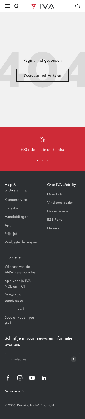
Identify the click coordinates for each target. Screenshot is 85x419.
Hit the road (14, 309)
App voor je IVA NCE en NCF (18, 283)
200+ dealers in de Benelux (42, 149)
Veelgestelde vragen (21, 242)
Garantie (11, 208)
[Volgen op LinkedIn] (44, 378)
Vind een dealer (60, 202)
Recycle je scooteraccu (14, 297)
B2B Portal (55, 219)
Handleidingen (16, 216)
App (8, 225)
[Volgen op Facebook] (8, 378)
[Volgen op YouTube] (32, 378)
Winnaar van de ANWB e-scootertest (20, 269)
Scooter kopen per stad (19, 320)
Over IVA (54, 194)
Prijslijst (11, 233)
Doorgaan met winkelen (42, 75)
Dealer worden (58, 211)
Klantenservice (16, 199)
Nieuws (53, 228)
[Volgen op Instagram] (20, 378)
